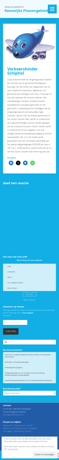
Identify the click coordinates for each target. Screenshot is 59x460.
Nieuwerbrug (19, 431)
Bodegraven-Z (20, 425)
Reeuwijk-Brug (20, 428)
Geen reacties (12, 288)
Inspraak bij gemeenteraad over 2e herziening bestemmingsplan (28, 380)
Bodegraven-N (8, 425)
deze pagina (28, 313)
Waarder (28, 431)
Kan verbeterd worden (15, 283)
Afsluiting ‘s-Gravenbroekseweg (16, 362)
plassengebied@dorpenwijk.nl (13, 415)
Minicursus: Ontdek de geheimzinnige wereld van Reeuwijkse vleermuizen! (28, 356)
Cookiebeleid (13, 449)
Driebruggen (7, 431)
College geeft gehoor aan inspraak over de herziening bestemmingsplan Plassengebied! (24, 374)
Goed (9, 266)
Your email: (7, 315)
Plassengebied (32, 428)
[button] (52, 9)
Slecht (9, 277)
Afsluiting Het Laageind (13, 367)
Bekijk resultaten (29, 300)
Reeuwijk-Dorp (8, 428)
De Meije (29, 425)
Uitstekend (11, 272)
